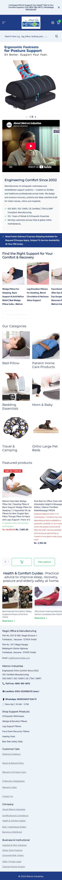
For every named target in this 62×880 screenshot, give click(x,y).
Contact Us (7, 796)
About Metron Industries (13, 809)
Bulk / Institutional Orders (14, 827)
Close (59, 7)
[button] (26, 117)
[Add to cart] (22, 562)
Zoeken (56, 36)
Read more (7, 621)
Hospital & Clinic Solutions (14, 845)
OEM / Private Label (11, 861)
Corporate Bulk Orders (13, 855)
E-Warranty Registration (13, 781)
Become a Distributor (12, 832)
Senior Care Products (12, 850)
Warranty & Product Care (14, 772)
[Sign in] (52, 22)
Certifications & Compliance (15, 815)
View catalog (4, 22)
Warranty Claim (9, 787)
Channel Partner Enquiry (13, 866)
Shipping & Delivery (11, 754)
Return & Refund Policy (13, 763)
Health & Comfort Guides (14, 820)
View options (44, 562)
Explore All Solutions (16, 314)
